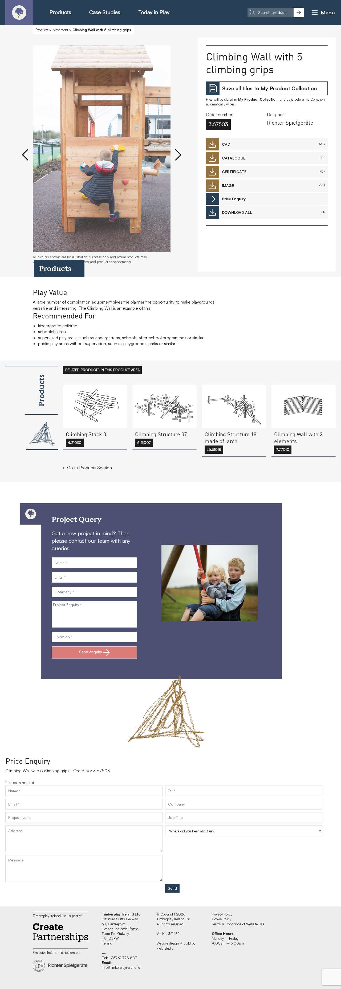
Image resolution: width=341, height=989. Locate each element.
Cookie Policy (221, 919)
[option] (101, 157)
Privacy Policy (222, 914)
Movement (60, 30)
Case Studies (104, 12)
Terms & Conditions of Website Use (238, 924)
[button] (322, 12)
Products (60, 12)
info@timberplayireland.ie (121, 967)
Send (172, 888)
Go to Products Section (89, 467)
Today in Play (153, 12)
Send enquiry (90, 652)
